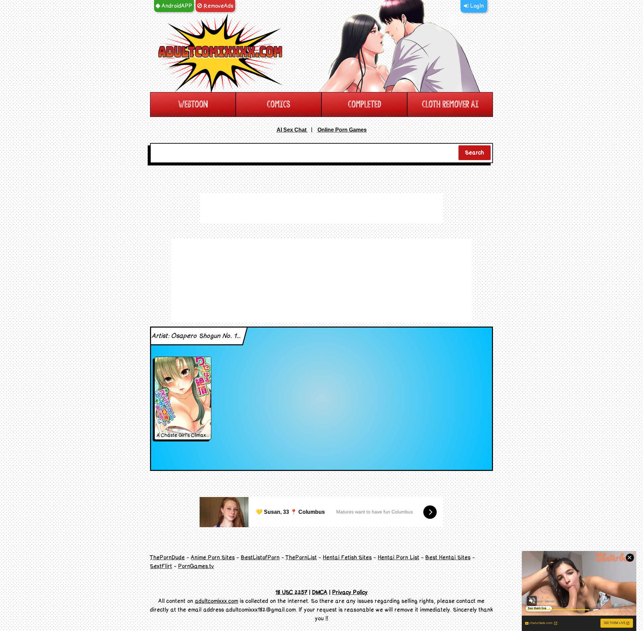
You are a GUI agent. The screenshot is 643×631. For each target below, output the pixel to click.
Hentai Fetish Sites (347, 557)
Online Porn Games (342, 130)
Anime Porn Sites (213, 557)
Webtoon (193, 104)
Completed (364, 104)
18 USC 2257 (291, 592)
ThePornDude (167, 557)
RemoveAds (217, 6)
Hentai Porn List (398, 557)
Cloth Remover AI (450, 104)
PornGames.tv (196, 566)
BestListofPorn (260, 557)
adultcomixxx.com (216, 601)
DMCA (320, 592)
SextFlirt (161, 566)
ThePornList (301, 557)
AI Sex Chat (292, 130)
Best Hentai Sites (448, 557)
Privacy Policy (350, 592)
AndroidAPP (176, 6)
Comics (278, 104)
